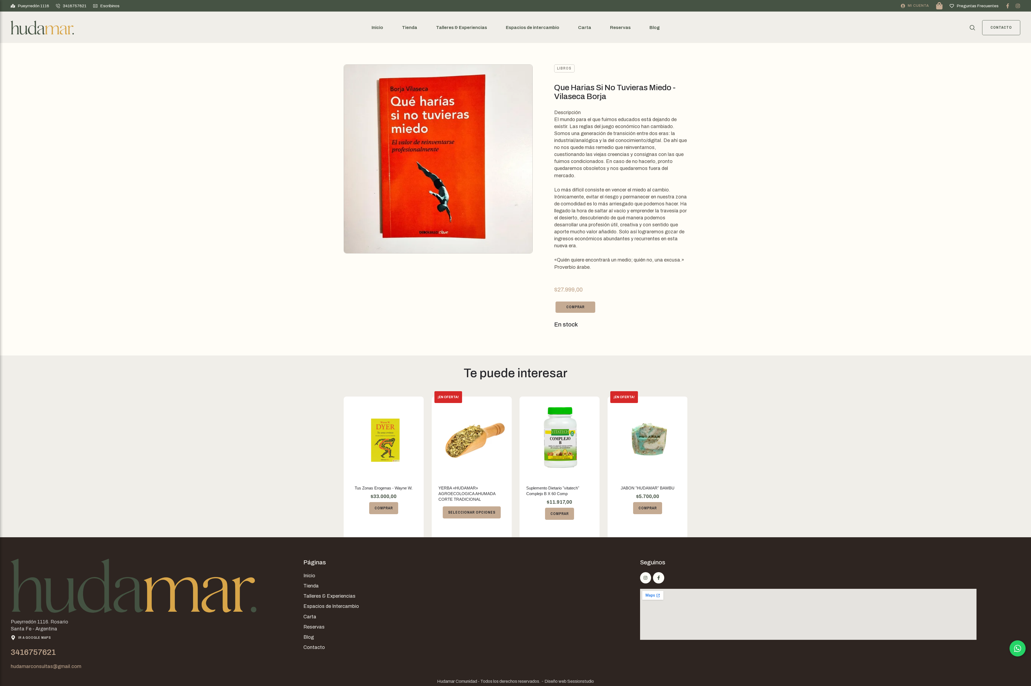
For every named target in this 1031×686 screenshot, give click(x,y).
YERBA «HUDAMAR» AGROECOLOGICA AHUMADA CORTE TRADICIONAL (466, 494)
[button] (30, 6)
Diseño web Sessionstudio (569, 681)
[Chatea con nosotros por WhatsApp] (1018, 648)
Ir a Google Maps (34, 637)
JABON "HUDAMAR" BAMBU (647, 488)
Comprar (575, 306)
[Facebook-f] (1007, 5)
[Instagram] (1017, 5)
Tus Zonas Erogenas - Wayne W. (383, 488)
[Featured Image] (383, 437)
